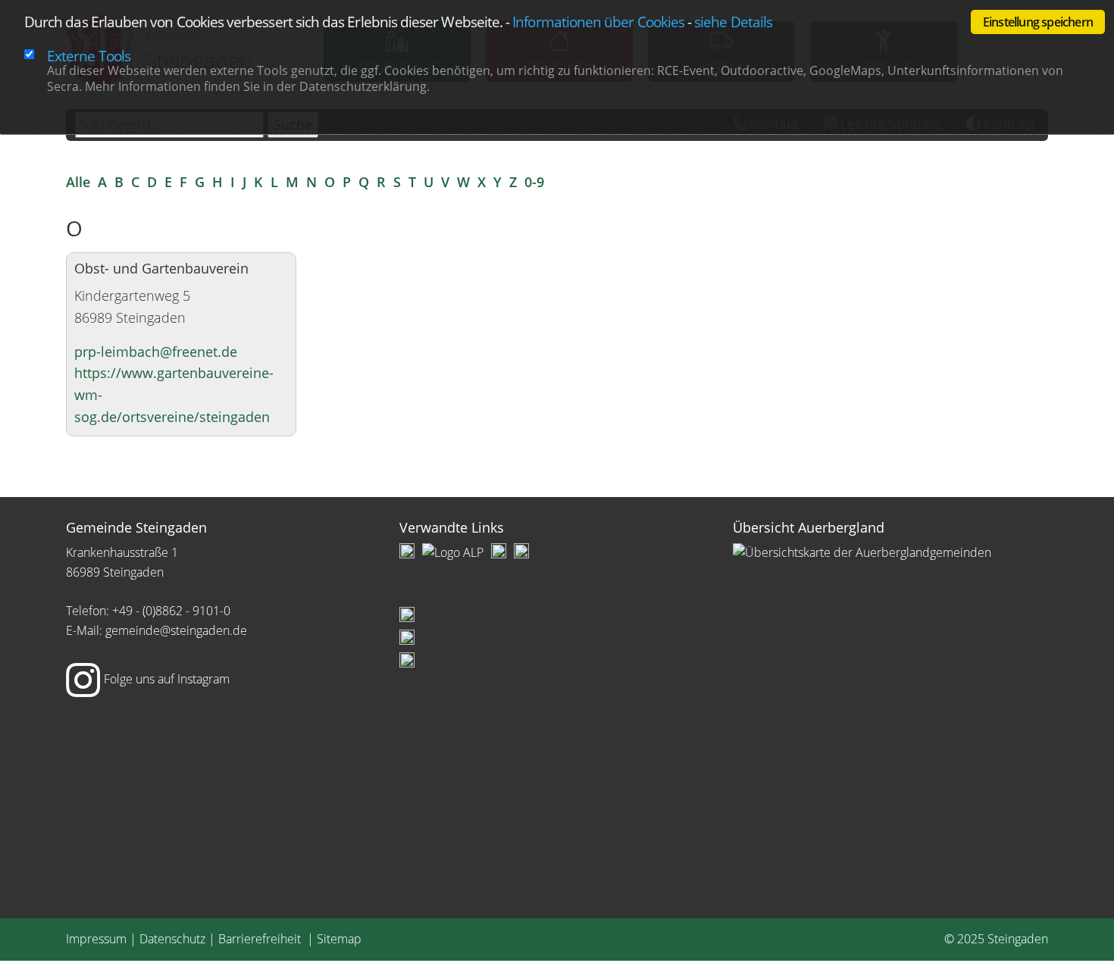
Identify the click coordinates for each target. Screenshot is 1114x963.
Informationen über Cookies (598, 21)
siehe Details (733, 21)
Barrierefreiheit (261, 938)
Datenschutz (172, 938)
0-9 (534, 182)
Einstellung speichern (1038, 22)
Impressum (96, 938)
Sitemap (339, 938)
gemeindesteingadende (176, 630)
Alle (78, 182)
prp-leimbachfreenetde (155, 351)
